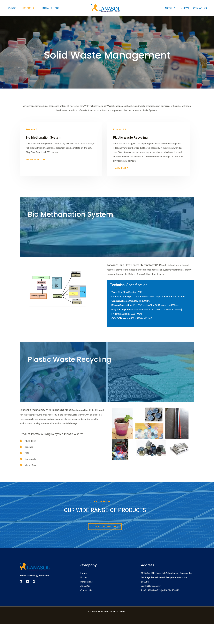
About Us (170, 8)
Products (85, 577)
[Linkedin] (27, 581)
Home (83, 572)
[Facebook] (33, 581)
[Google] (21, 581)
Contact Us (200, 8)
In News (184, 8)
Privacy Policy (119, 611)
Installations (50, 8)
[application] (35, 8)
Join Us (12, 8)
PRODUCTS (28, 8)
